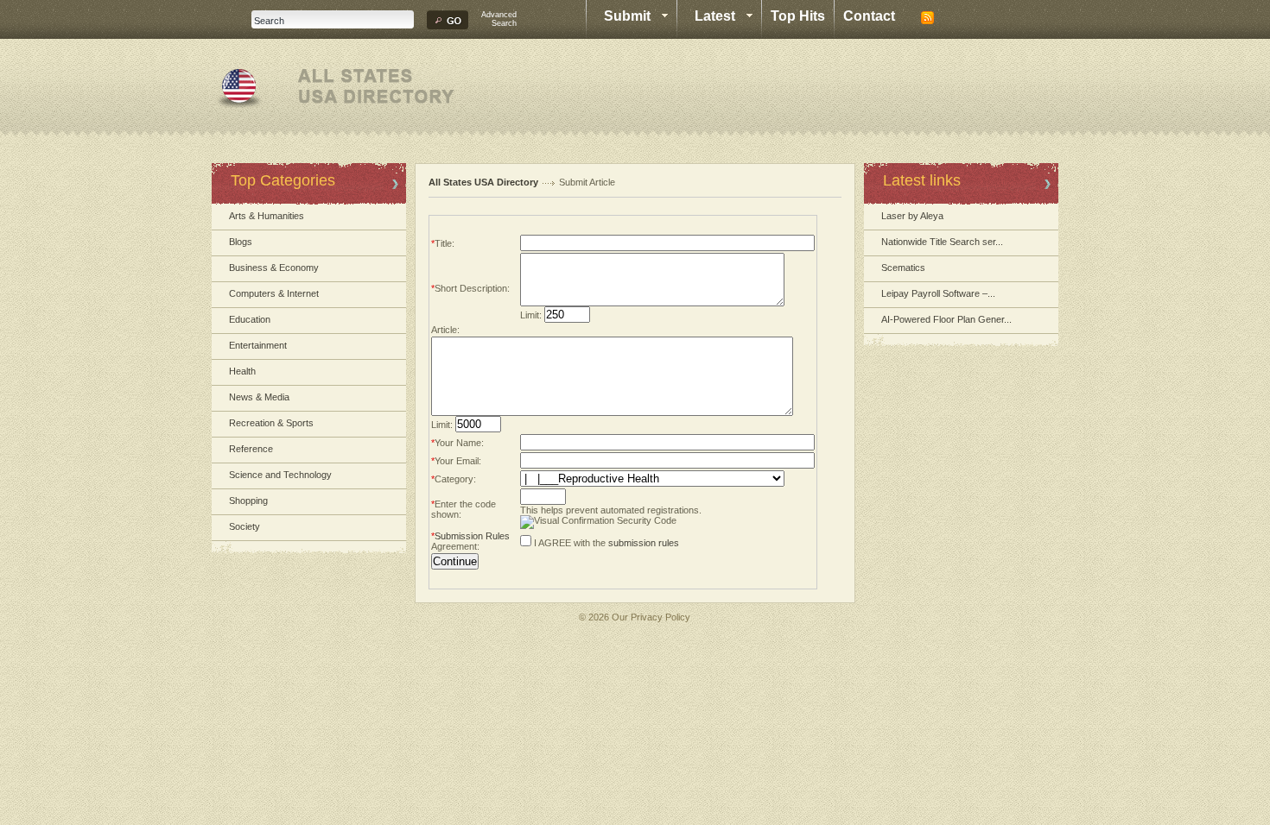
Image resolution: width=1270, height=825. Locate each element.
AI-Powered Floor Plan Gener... (946, 319)
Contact (869, 16)
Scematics (903, 267)
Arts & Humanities (266, 216)
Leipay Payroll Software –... (938, 293)
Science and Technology (280, 474)
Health (242, 371)
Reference (251, 449)
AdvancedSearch (499, 19)
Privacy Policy (660, 617)
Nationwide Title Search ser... (942, 241)
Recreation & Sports (271, 423)
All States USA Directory (483, 182)
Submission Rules (472, 536)
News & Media (259, 397)
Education (249, 319)
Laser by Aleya (912, 216)
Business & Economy (274, 267)
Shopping (248, 500)
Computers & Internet (274, 293)
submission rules (643, 543)
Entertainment (258, 345)
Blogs (240, 241)
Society (244, 526)
